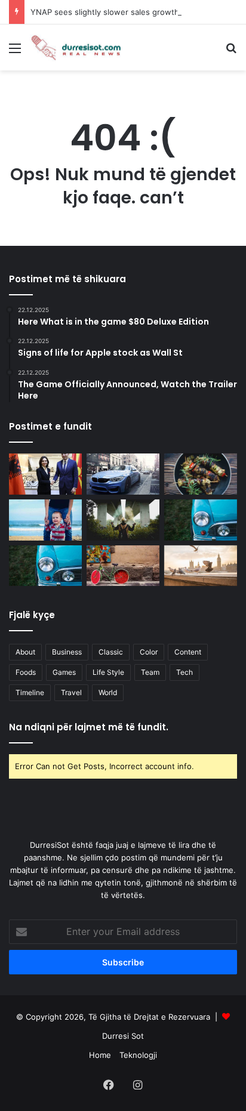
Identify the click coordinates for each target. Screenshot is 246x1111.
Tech (184, 672)
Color (149, 651)
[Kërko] (231, 52)
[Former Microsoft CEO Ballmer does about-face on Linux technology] (200, 520)
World (108, 692)
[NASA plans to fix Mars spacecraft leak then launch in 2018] (200, 474)
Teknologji (138, 1055)
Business (67, 651)
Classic (111, 651)
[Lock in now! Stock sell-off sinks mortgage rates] (45, 520)
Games (64, 672)
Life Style (108, 672)
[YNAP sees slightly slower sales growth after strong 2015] (200, 566)
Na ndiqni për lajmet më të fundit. (88, 727)
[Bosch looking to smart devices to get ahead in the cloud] (45, 566)
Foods (26, 672)
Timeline (30, 692)
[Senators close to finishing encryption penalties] (123, 474)
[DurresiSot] (77, 47)
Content (187, 651)
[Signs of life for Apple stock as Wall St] (123, 566)
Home (100, 1055)
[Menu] (15, 52)
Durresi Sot (123, 1036)
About (25, 651)
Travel (71, 692)
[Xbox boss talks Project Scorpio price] (123, 520)
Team (150, 672)
